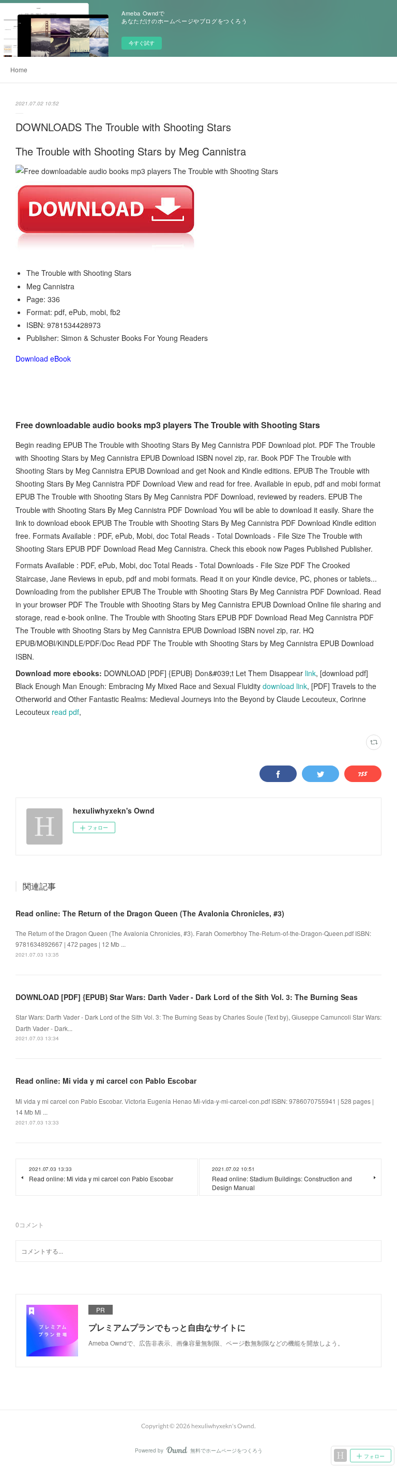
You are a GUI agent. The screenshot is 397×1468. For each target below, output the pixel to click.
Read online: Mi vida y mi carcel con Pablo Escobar (106, 1080)
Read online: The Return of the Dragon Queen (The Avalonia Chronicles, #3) (150, 913)
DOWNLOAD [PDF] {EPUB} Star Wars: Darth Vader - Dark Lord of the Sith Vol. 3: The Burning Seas (187, 997)
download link (285, 686)
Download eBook (43, 358)
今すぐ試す (142, 42)
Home (18, 69)
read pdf (65, 712)
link (310, 673)
